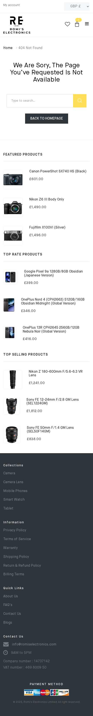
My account (11, 5)
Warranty (10, 548)
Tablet (8, 508)
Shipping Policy (16, 557)
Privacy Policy (14, 530)
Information (13, 522)
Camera (9, 473)
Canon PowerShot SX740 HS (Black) (58, 171)
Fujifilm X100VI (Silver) (47, 227)
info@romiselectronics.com (34, 644)
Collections (13, 465)
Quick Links (13, 588)
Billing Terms (13, 574)
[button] (77, 24)
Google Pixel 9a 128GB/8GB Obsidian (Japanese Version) (53, 273)
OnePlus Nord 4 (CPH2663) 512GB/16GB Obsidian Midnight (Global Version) (53, 301)
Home (8, 48)
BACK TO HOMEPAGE (46, 118)
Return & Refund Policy (22, 566)
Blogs (7, 623)
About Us (10, 596)
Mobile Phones (15, 491)
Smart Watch (14, 500)
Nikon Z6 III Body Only (46, 199)
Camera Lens (13, 482)
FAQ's (7, 605)
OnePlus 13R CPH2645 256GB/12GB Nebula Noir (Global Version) (51, 329)
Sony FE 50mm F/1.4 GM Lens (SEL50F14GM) (50, 430)
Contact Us (12, 614)
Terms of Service (17, 539)
